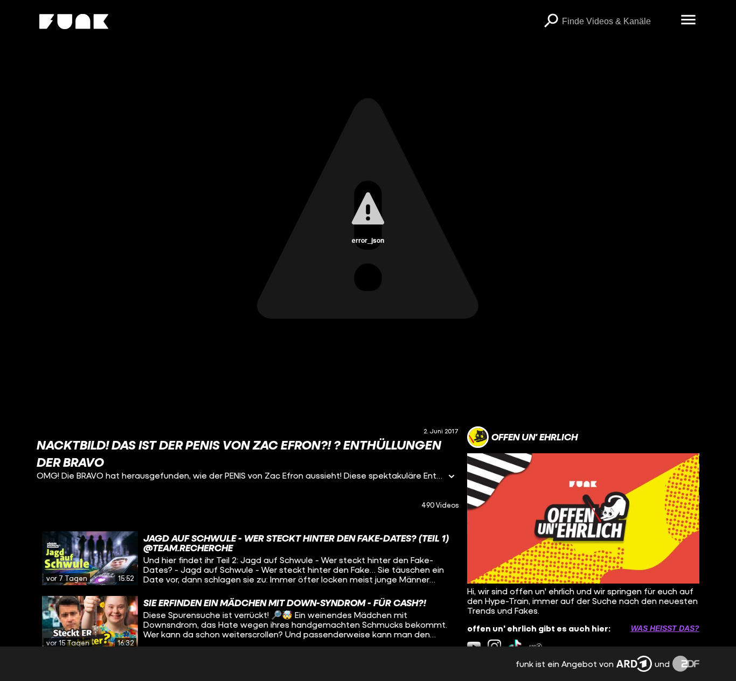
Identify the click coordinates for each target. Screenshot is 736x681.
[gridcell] (247, 558)
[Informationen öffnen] (452, 477)
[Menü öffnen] (688, 20)
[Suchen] (551, 21)
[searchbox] (617, 21)
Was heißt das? (665, 628)
